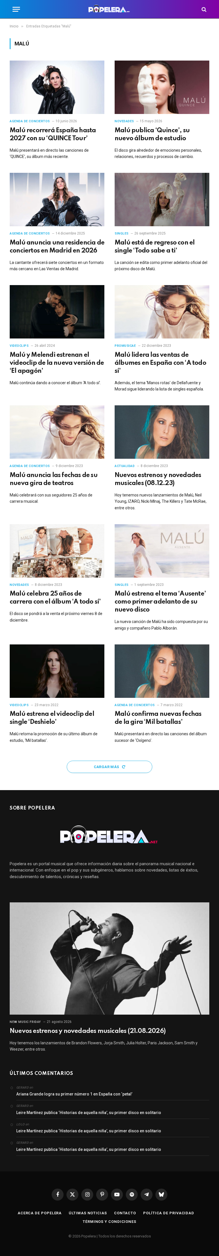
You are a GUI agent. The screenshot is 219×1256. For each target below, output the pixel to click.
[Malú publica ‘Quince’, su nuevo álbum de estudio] (162, 87)
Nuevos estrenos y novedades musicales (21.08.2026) (87, 1031)
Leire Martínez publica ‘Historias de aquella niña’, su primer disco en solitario (88, 1112)
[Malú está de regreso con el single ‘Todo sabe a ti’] (162, 199)
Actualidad (125, 466)
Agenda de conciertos (30, 121)
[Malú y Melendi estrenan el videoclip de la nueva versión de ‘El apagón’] (57, 311)
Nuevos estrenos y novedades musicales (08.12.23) (158, 479)
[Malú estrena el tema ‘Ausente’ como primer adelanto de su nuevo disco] (162, 551)
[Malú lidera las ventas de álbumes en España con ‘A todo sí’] (162, 311)
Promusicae (125, 346)
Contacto (125, 1213)
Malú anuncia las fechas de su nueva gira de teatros (54, 479)
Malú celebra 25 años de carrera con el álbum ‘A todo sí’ (55, 598)
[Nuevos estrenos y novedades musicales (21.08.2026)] (109, 958)
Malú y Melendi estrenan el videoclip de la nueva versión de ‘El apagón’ (57, 363)
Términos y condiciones (109, 1221)
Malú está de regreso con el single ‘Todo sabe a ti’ (154, 247)
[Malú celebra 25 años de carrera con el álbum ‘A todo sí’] (57, 551)
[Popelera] (109, 9)
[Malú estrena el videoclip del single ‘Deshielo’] (57, 671)
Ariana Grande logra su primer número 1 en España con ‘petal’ (74, 1094)
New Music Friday (25, 1022)
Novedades (124, 121)
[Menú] (16, 9)
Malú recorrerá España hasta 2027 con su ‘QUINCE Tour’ (53, 134)
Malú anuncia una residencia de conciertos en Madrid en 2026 (57, 247)
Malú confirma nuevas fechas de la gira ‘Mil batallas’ (158, 718)
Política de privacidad (168, 1213)
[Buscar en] (203, 9)
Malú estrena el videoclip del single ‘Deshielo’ (52, 718)
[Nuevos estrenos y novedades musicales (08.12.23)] (162, 432)
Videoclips (19, 346)
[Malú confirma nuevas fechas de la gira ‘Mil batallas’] (162, 671)
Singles (122, 233)
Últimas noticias (88, 1213)
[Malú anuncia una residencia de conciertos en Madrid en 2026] (57, 199)
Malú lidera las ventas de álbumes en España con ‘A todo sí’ (160, 363)
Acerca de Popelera (40, 1213)
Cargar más (107, 767)
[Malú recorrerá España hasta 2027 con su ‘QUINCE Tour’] (57, 87)
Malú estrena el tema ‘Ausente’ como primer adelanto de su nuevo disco (160, 602)
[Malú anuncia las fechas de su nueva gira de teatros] (57, 432)
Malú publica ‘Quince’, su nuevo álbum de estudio (152, 134)
